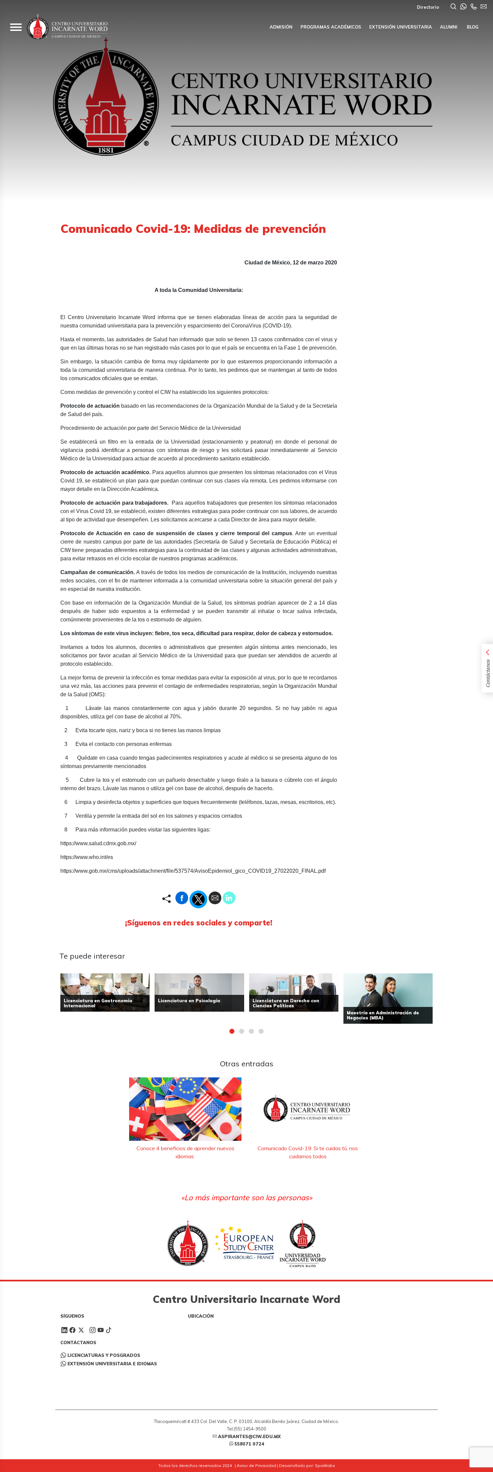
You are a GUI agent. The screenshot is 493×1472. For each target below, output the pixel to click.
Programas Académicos (330, 27)
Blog (472, 27)
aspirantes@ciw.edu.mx (249, 1436)
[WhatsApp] (463, 7)
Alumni (448, 27)
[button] (232, 1031)
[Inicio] (67, 27)
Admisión (281, 27)
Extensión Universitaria (400, 27)
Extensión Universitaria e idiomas (112, 1363)
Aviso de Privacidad (256, 1465)
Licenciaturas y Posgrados (103, 1355)
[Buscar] (453, 7)
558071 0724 (249, 1443)
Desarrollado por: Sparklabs (307, 1465)
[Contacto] (473, 7)
